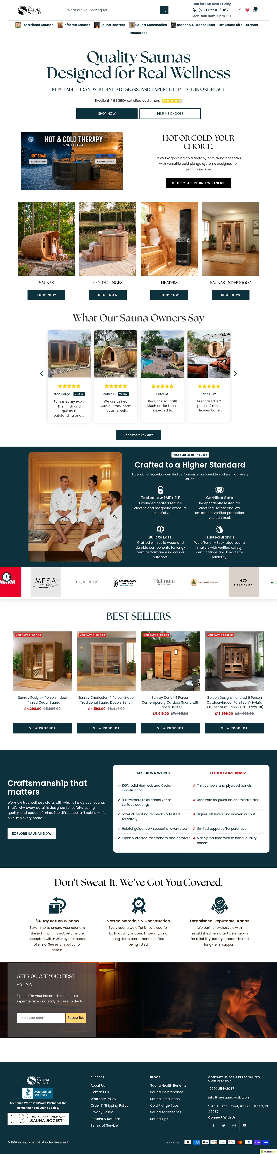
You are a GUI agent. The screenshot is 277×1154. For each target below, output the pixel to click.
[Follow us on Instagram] (234, 1125)
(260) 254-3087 (213, 10)
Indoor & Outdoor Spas (195, 25)
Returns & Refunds (106, 1119)
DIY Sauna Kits (230, 25)
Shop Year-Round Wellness (198, 183)
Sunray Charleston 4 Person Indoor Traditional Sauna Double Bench (106, 700)
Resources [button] (138, 33)
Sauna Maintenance (166, 1092)
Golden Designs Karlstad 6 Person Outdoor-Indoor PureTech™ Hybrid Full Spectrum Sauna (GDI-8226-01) (234, 702)
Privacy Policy (102, 1112)
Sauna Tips (159, 1119)
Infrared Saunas (76, 25)
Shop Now (107, 113)
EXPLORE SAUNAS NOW (32, 833)
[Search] (164, 10)
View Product (42, 728)
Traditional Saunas (37, 25)
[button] (42, 373)
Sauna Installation (165, 1099)
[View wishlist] (247, 11)
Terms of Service (104, 1125)
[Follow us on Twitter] (224, 1125)
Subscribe (75, 1017)
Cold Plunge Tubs (164, 1105)
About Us (98, 1085)
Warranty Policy (103, 1099)
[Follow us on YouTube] (244, 1125)
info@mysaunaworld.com (229, 1097)
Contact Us (100, 1092)
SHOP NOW (46, 295)
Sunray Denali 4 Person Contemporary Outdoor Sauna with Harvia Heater (170, 702)
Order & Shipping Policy (110, 1105)
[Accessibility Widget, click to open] (6, 577)
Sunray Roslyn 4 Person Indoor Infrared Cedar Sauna (42, 700)
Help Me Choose (170, 113)
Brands (252, 25)
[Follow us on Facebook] (213, 1125)
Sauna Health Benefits (168, 1085)
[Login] (240, 10)
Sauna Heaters (112, 25)
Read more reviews (138, 435)
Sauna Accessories (151, 25)
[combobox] (113, 10)
